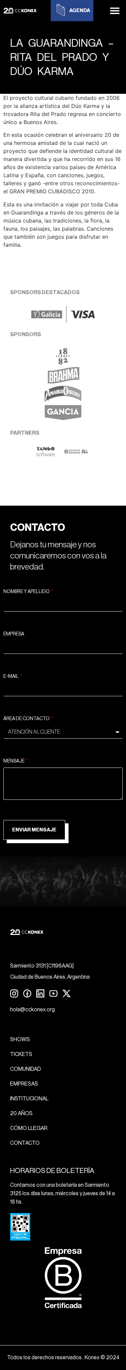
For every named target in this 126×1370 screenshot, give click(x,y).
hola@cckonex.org (32, 1009)
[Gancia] (63, 419)
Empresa (13, 634)
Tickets (21, 1054)
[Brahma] (63, 381)
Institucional (29, 1098)
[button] (115, 10)
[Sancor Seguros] (76, 454)
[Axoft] (45, 454)
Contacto (25, 1143)
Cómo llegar (28, 1128)
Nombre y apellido (26, 591)
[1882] (63, 362)
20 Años (21, 1113)
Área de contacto (26, 718)
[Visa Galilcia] (62, 320)
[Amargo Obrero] (63, 400)
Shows (20, 1039)
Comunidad (25, 1069)
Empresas (24, 1084)
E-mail (11, 676)
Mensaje (14, 761)
